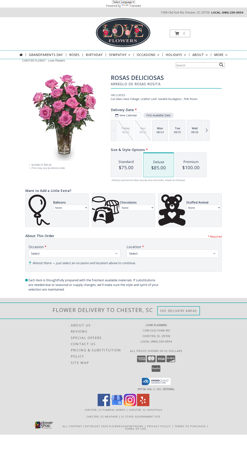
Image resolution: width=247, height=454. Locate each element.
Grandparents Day (46, 55)
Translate (135, 6)
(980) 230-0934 (232, 12)
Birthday (94, 55)
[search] (221, 65)
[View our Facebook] (104, 405)
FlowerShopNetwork (126, 426)
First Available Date (158, 115)
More (219, 55)
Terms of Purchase (190, 426)
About (198, 55)
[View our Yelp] (143, 405)
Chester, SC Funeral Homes (105, 410)
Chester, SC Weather (102, 416)
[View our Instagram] (130, 405)
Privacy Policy (159, 426)
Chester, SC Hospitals (145, 410)
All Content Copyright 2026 (85, 426)
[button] (180, 33)
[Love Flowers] (123, 32)
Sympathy (118, 55)
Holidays (174, 55)
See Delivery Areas (178, 311)
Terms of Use (135, 428)
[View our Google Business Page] (117, 405)
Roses (74, 55)
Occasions (146, 55)
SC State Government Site (140, 416)
